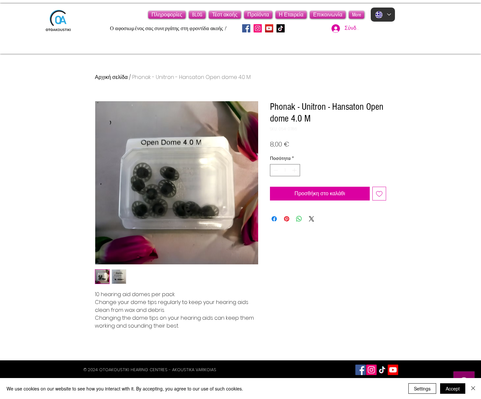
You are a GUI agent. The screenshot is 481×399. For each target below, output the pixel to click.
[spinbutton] (285, 170)
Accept (453, 388)
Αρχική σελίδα (111, 77)
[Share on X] (311, 219)
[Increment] (295, 170)
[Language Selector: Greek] (383, 15)
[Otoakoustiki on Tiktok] (382, 370)
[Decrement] (275, 170)
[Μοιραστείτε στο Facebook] (274, 219)
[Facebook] (246, 28)
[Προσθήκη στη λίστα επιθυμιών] (379, 193)
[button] (167, 15)
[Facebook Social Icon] (360, 370)
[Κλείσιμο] (473, 388)
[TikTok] (280, 28)
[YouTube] (269, 28)
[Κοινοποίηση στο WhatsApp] (299, 219)
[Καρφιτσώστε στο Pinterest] (287, 219)
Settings (422, 388)
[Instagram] (258, 28)
